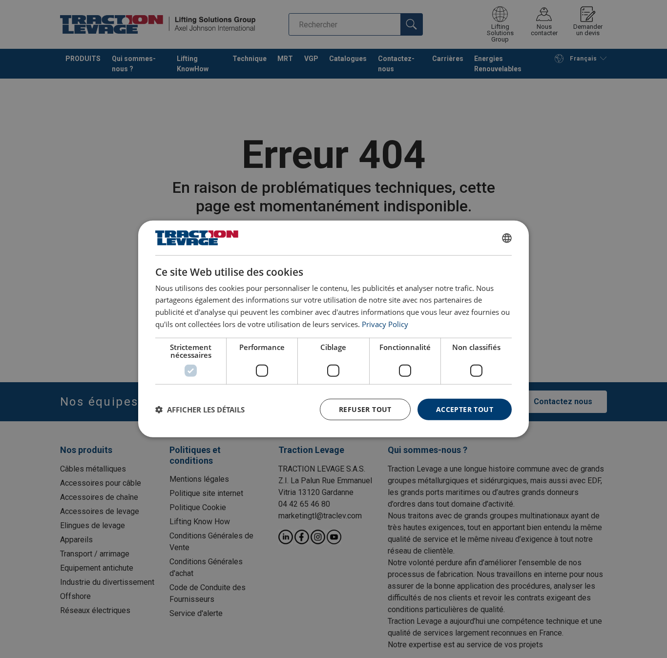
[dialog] (333, 329)
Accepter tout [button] (464, 408)
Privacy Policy (385, 324)
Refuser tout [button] (365, 408)
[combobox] (507, 238)
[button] (200, 409)
